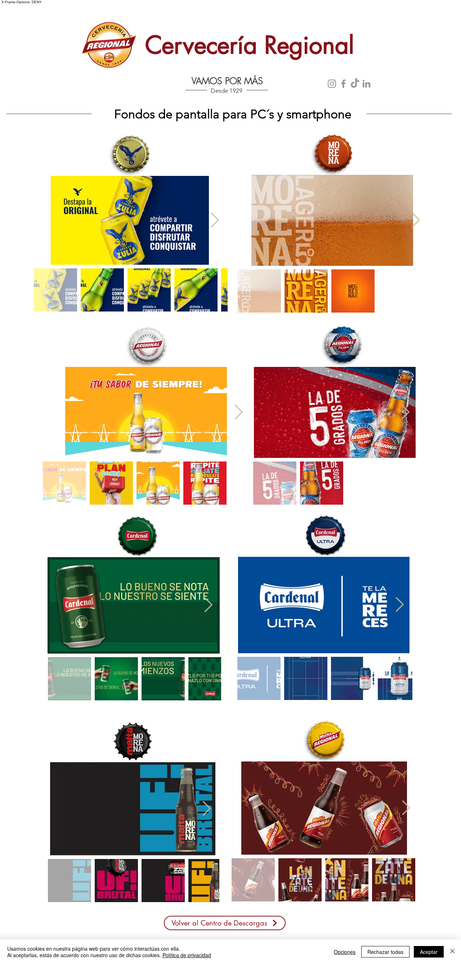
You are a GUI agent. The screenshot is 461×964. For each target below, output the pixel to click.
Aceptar (429, 951)
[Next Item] (214, 220)
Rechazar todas (385, 951)
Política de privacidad (186, 955)
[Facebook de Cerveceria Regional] (343, 83)
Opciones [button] (344, 951)
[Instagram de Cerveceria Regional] (331, 83)
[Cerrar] (452, 951)
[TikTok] (355, 83)
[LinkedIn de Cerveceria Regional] (366, 83)
